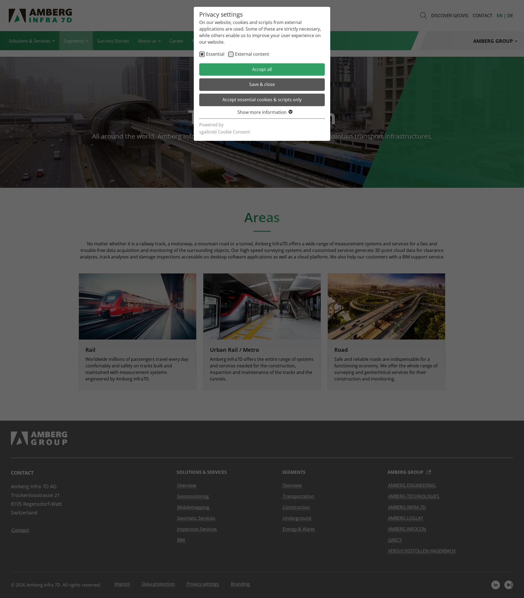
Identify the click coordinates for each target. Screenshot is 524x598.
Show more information (262, 112)
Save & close (262, 84)
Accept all (262, 69)
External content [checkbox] (252, 54)
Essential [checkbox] (215, 54)
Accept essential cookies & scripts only (262, 100)
